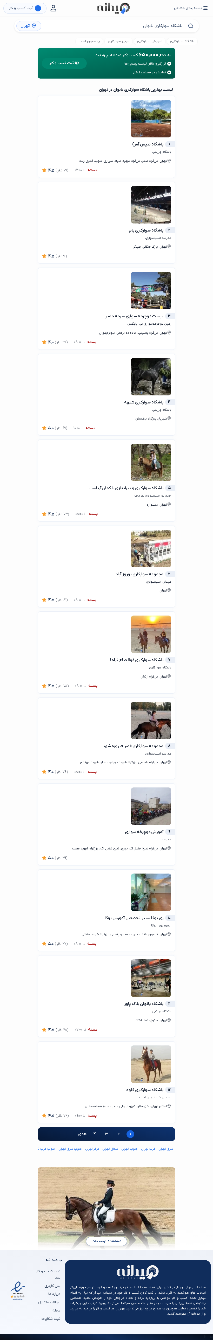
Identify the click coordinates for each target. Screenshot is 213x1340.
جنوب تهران (129, 1149)
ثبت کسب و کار (24, 8)
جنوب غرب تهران (43, 1149)
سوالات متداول (49, 1302)
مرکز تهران (92, 1149)
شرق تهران (165, 1149)
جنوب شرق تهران (70, 1149)
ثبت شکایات (51, 1318)
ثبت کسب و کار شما (48, 1274)
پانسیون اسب (89, 41)
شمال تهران (110, 1149)
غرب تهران (148, 1149)
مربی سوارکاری (118, 41)
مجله (56, 1310)
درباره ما (54, 1294)
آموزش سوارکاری (149, 41)
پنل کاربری (52, 1285)
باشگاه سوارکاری (182, 41)
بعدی (82, 1134)
